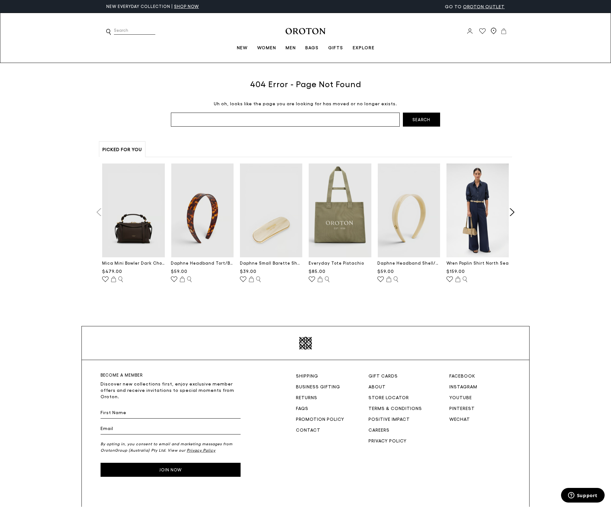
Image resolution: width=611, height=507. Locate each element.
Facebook (462, 375)
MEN (290, 47)
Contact (308, 429)
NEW (242, 47)
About (377, 386)
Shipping (307, 375)
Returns (306, 397)
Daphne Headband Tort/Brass (202, 262)
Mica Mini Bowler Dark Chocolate (133, 262)
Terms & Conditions (395, 408)
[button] (108, 32)
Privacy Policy (388, 440)
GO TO (475, 6)
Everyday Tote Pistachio (336, 262)
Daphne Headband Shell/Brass (408, 262)
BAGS (312, 47)
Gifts (335, 47)
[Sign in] (470, 31)
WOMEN (266, 47)
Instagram (463, 386)
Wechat (459, 418)
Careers (379, 429)
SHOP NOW (186, 6)
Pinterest (462, 408)
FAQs (302, 408)
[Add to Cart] (113, 279)
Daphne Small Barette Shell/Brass (271, 262)
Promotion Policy (320, 418)
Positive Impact (389, 418)
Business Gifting (318, 386)
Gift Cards (383, 375)
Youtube (460, 397)
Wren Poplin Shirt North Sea (477, 262)
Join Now (170, 469)
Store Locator (389, 397)
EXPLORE (364, 47)
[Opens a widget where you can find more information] (583, 496)
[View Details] (120, 279)
